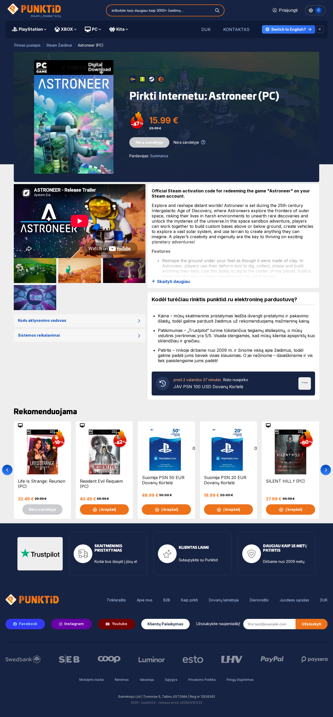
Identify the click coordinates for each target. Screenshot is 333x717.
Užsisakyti (311, 624)
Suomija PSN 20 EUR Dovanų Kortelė (225, 480)
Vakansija (147, 680)
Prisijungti (288, 10)
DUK (206, 29)
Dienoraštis (259, 600)
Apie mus (144, 600)
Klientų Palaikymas (165, 624)
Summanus (159, 156)
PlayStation (31, 29)
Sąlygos (171, 680)
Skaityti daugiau (173, 281)
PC (95, 29)
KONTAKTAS (236, 29)
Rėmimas (122, 680)
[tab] (29, 29)
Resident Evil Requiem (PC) (101, 484)
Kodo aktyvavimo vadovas (42, 320)
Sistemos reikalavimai (39, 335)
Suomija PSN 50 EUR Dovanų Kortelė (163, 480)
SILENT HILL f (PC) (285, 481)
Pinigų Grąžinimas (240, 680)
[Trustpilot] (305, 383)
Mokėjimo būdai (91, 680)
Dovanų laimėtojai (224, 600)
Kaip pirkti (189, 600)
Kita (120, 29)
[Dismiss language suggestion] (319, 29)
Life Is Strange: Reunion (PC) (41, 484)
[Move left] (7, 470)
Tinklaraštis (116, 600)
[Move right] (326, 470)
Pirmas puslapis (27, 45)
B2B (166, 600)
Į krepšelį (107, 509)
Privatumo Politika (202, 680)
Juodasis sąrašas (294, 600)
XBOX (67, 29)
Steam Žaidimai (59, 45)
